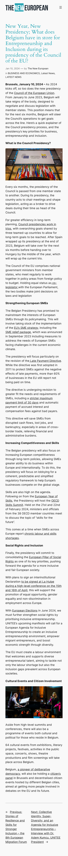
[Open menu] (61, 7)
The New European (38, 68)
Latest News (48, 73)
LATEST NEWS (13, 77)
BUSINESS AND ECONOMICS (24, 73)
